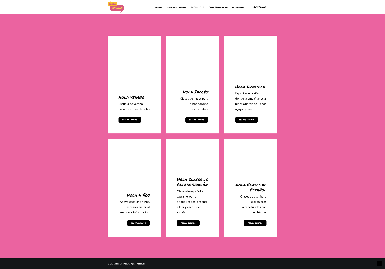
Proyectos (197, 7)
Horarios (238, 7)
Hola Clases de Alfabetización (192, 181)
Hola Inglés (195, 92)
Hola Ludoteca (250, 86)
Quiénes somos (176, 7)
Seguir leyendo (129, 120)
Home (158, 7)
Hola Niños (138, 195)
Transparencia (218, 7)
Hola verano (131, 97)
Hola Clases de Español (251, 187)
